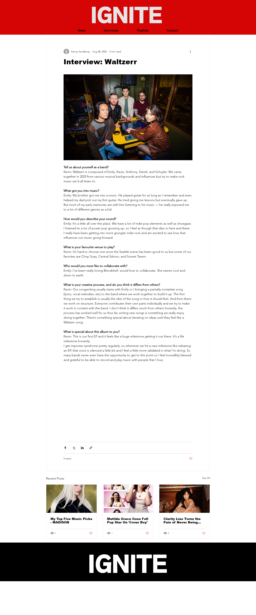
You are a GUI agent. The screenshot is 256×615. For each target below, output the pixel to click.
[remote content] (128, 403)
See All (206, 478)
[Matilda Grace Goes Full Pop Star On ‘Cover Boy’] (128, 499)
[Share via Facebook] (65, 447)
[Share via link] (90, 447)
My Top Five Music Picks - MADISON (71, 520)
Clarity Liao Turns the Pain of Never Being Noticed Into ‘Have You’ (184, 520)
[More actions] (190, 51)
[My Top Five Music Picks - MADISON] (71, 499)
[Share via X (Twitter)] (73, 447)
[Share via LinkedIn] (82, 447)
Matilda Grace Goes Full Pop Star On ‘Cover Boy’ (127, 520)
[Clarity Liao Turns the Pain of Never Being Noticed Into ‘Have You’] (184, 499)
